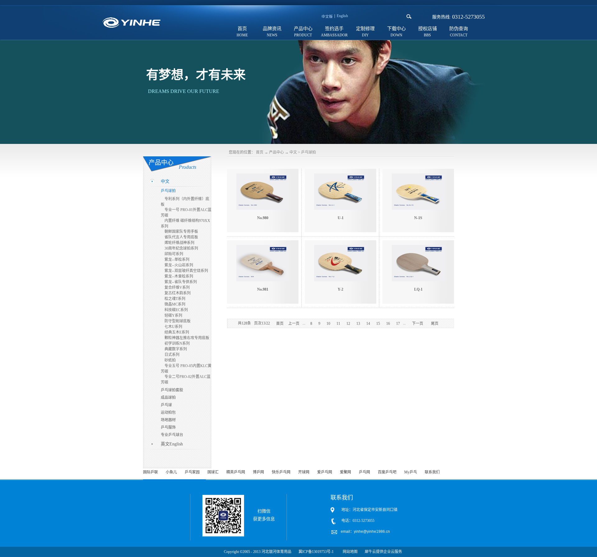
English (342, 16)
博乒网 (258, 472)
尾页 (434, 323)
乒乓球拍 (308, 152)
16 (388, 323)
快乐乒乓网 (281, 472)
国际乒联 (150, 472)
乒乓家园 (192, 472)
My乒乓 (410, 472)
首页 (242, 28)
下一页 (417, 323)
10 (328, 323)
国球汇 (213, 472)
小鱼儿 (171, 472)
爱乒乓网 (324, 472)
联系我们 (432, 472)
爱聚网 (345, 472)
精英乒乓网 (235, 472)
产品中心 (276, 152)
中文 (293, 152)
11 (338, 323)
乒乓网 (364, 472)
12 (348, 323)
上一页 (293, 323)
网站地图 (349, 552)
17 (398, 323)
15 (378, 323)
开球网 (303, 472)
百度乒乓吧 (387, 472)
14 (368, 323)
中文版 (327, 17)
